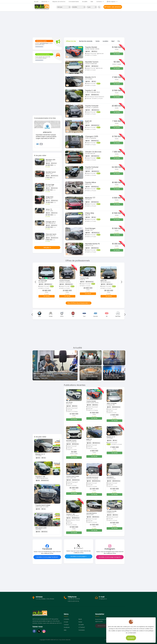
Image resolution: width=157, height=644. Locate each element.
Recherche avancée (85, 41)
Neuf (112, 41)
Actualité (84, 1)
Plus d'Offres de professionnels (78, 303)
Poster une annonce (113, 7)
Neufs (80, 619)
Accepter (131, 638)
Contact (66, 624)
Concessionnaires (74, 1)
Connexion (82, 630)
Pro (119, 41)
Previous (36, 282)
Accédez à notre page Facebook (47, 557)
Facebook (66, 627)
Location (105, 41)
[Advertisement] (78, 24)
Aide (92, 1)
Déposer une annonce (58, 1)
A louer (66, 622)
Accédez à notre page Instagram (110, 557)
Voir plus (47, 247)
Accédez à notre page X (78, 556)
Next (121, 282)
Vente (97, 41)
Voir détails (116, 54)
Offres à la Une (71, 41)
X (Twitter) (82, 627)
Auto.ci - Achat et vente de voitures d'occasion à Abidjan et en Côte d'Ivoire (42, 6)
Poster (80, 622)
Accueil (36, 1)
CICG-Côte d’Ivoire (39, 378)
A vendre (66, 619)
